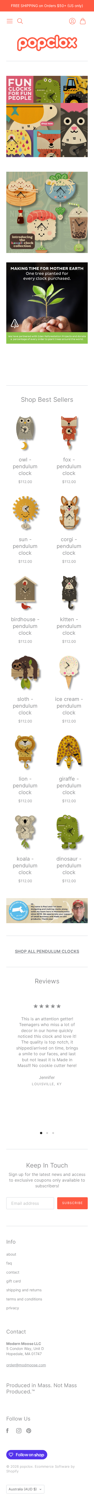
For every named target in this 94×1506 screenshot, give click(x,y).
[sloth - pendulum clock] (25, 672)
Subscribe (72, 1203)
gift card (13, 1281)
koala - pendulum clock (25, 865)
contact (12, 1272)
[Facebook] (7, 1431)
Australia (23, 1489)
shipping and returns (24, 1290)
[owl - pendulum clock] (25, 433)
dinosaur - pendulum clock (68, 865)
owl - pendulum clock (25, 466)
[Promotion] (47, 116)
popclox (26, 1466)
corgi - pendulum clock (69, 546)
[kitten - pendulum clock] (69, 592)
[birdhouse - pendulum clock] (25, 592)
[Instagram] (18, 1431)
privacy (12, 1308)
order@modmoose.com (26, 1365)
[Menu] (9, 21)
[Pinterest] (28, 1431)
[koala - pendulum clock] (25, 832)
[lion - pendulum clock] (25, 752)
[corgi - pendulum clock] (69, 512)
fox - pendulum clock (69, 466)
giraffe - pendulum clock (69, 785)
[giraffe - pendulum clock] (69, 752)
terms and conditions (24, 1299)
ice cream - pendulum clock (69, 706)
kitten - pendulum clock (69, 626)
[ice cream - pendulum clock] (69, 672)
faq (9, 1263)
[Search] (20, 21)
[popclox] (47, 43)
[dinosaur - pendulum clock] (69, 832)
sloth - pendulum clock (25, 706)
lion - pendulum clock (25, 785)
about (11, 1254)
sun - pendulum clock (25, 546)
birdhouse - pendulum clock (25, 626)
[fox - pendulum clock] (69, 433)
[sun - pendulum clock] (25, 512)
